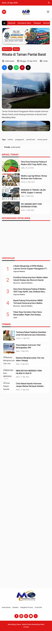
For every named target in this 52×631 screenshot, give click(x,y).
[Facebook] (16, 616)
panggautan (19, 139)
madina (10, 139)
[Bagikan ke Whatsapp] (16, 67)
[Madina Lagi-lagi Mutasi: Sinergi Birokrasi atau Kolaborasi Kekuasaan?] (11, 179)
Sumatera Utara (24, 23)
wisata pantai (42, 139)
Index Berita (6, 607)
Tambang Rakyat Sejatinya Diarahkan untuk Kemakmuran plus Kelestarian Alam (31, 335)
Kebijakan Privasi (26, 607)
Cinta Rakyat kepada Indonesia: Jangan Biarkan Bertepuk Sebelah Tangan (29, 386)
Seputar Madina (19, 271)
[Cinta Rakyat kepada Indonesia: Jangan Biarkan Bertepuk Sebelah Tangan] (9, 387)
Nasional (11, 23)
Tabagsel (37, 23)
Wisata (16, 49)
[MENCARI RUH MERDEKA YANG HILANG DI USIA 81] (9, 374)
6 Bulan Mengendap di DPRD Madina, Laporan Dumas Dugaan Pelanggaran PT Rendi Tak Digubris (30, 268)
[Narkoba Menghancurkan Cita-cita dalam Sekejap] (9, 361)
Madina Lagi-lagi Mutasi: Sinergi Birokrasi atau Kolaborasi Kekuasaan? (34, 178)
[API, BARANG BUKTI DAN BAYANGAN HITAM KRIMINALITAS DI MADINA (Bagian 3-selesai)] (11, 208)
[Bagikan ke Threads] (28, 67)
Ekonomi (47, 23)
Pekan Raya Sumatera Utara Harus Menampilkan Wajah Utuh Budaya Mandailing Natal (27, 314)
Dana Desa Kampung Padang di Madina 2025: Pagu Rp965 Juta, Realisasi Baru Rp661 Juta (34, 164)
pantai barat (30, 139)
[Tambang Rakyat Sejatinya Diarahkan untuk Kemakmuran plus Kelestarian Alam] (9, 335)
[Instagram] (21, 616)
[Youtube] (31, 616)
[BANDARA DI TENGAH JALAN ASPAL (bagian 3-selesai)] (11, 193)
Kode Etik (38, 607)
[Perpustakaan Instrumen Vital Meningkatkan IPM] (9, 348)
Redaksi (15, 607)
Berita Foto (7, 49)
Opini (15, 317)
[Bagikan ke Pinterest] (22, 67)
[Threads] (26, 616)
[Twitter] (36, 616)
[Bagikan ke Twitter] (10, 67)
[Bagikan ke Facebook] (4, 67)
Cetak (45, 61)
